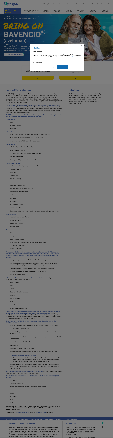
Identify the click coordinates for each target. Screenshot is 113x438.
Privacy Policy (71, 56)
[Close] (81, 46)
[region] (57, 57)
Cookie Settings (50, 67)
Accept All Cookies (62, 67)
